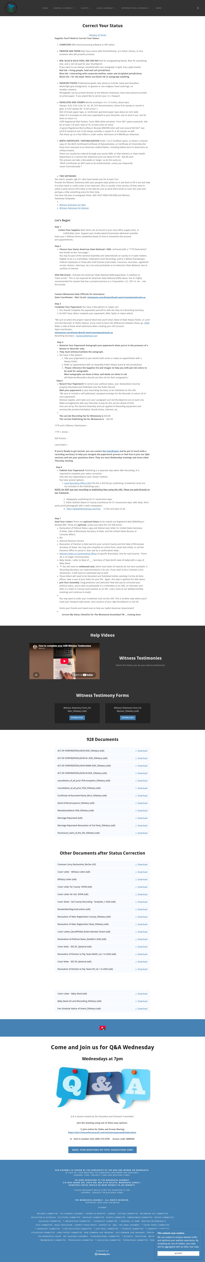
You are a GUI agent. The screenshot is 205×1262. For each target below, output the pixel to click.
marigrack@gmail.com (86, 336)
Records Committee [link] (47, 1214)
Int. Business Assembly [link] (75, 1236)
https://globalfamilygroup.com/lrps (84, 509)
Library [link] (112, 1214)
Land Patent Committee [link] (69, 1233)
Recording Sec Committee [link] (154, 1214)
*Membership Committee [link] (53, 1240)
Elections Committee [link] (69, 1217)
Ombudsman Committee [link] (139, 1217)
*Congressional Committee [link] (105, 1236)
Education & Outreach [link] (43, 1217)
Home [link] (45, 8)
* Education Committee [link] (108, 1240)
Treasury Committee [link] (93, 1217)
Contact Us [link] (105, 1225)
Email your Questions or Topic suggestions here (102, 1150)
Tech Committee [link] (44, 1225)
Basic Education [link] (63, 1225)
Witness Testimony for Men (72, 205)
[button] (64, 8)
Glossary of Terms (98, 35)
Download (77, 718)
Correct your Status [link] (86, 1225)
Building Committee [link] (50, 1221)
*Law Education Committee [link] (77, 1229)
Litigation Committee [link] (43, 1233)
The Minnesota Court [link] (49, 1236)
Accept (178, 1253)
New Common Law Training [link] (99, 1233)
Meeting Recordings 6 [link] (154, 1221)
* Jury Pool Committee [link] (106, 1229)
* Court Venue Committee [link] (155, 1225)
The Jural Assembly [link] (129, 1225)
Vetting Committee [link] (128, 1214)
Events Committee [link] (115, 1217)
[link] (11, 8)
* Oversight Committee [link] (105, 1221)
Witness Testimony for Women (74, 208)
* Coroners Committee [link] (157, 1229)
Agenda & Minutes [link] (96, 1214)
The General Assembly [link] (72, 1214)
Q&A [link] (115, 1225)
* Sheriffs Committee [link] (132, 1229)
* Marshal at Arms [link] (129, 1221)
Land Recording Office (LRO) (77, 483)
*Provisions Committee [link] (80, 1240)
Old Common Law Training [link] (130, 1233)
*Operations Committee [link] (135, 1240)
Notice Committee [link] (164, 1217)
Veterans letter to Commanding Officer (78, 553)
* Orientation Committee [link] (77, 1221)
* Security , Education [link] (134, 1236)
